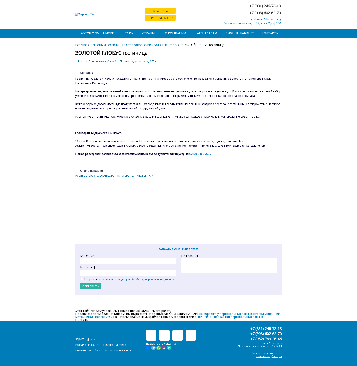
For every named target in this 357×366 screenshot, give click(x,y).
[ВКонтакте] (148, 348)
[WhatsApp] (158, 348)
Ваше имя (87, 255)
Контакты (270, 33)
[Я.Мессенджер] (169, 348)
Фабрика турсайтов (115, 344)
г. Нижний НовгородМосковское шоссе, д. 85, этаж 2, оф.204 (252, 21)
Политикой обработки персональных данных (230, 317)
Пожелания (189, 255)
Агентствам (207, 33)
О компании (175, 33)
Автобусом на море (97, 33)
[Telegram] (153, 348)
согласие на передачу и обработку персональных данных (136, 279)
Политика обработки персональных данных (103, 350)
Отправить (90, 286)
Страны (148, 33)
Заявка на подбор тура (269, 356)
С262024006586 (200, 154)
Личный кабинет (239, 33)
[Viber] (164, 348)
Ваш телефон (89, 267)
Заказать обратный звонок (267, 353)
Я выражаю (129, 279)
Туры (129, 33)
